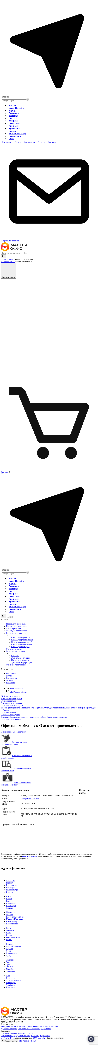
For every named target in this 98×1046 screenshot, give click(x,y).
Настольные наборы (20, 660)
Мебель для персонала (16, 624)
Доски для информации (21, 662)
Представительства (22, 1035)
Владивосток (11, 885)
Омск (11, 139)
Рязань (9, 940)
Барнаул (12, 110)
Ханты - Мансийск (14, 980)
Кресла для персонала (20, 637)
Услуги (9, 676)
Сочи (8, 951)
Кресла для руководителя (22, 640)
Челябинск (10, 985)
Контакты (10, 683)
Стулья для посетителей (21, 642)
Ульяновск (10, 971)
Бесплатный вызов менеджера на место (16, 783)
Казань (9, 899)
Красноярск (14, 128)
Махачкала (10, 912)
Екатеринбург (12, 890)
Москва (12, 105)
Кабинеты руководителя (16, 626)
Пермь (9, 935)
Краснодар (14, 126)
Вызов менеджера (34, 1026)
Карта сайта (45, 1035)
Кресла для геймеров (20, 647)
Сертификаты (7, 1035)
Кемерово (13, 121)
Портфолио (46, 1029)
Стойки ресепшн (13, 628)
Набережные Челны (14, 917)
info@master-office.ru (10, 241)
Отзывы (9, 680)
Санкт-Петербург (17, 108)
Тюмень (9, 967)
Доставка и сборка (9, 1029)
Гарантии (22, 1029)
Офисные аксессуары (15, 651)
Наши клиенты (18, 1033)
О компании (11, 678)
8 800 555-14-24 (8, 262)
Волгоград (13, 116)
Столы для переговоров (16, 631)
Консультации (7, 1026)
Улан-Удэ (10, 969)
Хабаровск (10, 978)
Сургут (9, 955)
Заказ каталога (20, 1026)
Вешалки (15, 655)
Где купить (11, 673)
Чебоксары (11, 983)
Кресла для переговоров (21, 644)
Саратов (9, 948)
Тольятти (10, 960)
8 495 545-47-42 (8, 259)
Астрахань (14, 113)
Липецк (12, 131)
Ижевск (9, 892)
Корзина (4, 472)
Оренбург (10, 930)
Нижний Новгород (17, 133)
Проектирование (50, 1026)
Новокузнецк (15, 123)
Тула (8, 964)
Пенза (8, 933)
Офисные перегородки (16, 665)
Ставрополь (11, 953)
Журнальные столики (20, 658)
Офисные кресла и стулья (17, 633)
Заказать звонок (10, 1041)
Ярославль (10, 987)
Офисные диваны (14, 649)
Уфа (8, 976)
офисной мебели (29, 856)
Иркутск (13, 118)
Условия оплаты (33, 1029)
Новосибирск (15, 136)
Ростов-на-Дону (13, 937)
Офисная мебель (8, 732)
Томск (8, 962)
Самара (9, 944)
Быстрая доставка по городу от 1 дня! (14, 743)
